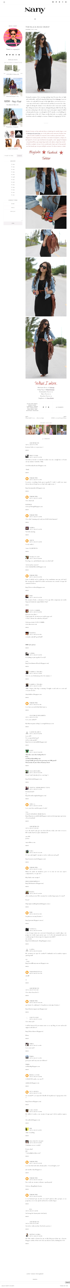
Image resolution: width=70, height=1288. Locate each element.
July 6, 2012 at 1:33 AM (35, 869)
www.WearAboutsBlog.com (33, 758)
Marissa (32, 633)
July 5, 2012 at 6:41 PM (35, 634)
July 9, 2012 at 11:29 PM (32, 1210)
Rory (31, 750)
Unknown (33, 478)
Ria (30, 1209)
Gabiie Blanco (35, 732)
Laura (32, 949)
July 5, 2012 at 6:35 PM (35, 597)
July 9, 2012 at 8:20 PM (35, 1196)
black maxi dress (32, 403)
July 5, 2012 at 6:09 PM (35, 558)
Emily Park (33, 455)
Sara (31, 851)
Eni (30, 1128)
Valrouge (58, 99)
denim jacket (32, 405)
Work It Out (34, 557)
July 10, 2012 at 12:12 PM (32, 1223)
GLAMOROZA (33, 548)
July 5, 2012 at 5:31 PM (35, 479)
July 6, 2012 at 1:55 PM (35, 1058)
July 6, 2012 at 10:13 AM (35, 973)
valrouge (35, 410)
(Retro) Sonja (35, 1234)
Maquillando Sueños (36, 1186)
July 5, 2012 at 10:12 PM (35, 772)
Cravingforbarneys (37, 715)
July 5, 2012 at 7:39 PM (35, 673)
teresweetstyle (35, 971)
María (31, 892)
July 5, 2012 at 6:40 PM (35, 612)
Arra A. (32, 804)
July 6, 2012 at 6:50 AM (35, 930)
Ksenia (32, 527)
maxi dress (30, 409)
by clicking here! (58, 1240)
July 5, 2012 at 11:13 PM (35, 789)
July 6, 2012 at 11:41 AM (35, 1019)
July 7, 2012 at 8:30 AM (35, 1163)
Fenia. (31, 1044)
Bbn (30, 912)
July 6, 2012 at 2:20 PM (35, 1076)
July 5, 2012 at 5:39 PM (35, 516)
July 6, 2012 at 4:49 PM (35, 1130)
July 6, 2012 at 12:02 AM (32, 828)
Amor (31, 540)
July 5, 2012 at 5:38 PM (35, 498)
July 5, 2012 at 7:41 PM (35, 686)
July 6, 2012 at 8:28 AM (35, 951)
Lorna (32, 653)
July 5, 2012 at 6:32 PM (35, 577)
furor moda (33, 407)
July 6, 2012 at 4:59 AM (35, 893)
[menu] (4, 2)
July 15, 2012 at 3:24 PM (35, 1236)
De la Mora (34, 1091)
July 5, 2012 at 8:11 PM (35, 704)
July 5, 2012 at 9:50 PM (35, 733)
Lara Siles (33, 1110)
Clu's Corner (34, 610)
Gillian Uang (34, 771)
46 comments (60, 407)
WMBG (31, 1056)
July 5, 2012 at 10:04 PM (35, 752)
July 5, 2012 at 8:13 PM (32, 717)
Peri (31, 595)
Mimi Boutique (50, 389)
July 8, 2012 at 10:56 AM (35, 1179)
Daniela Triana (35, 671)
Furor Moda (50, 398)
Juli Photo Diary (36, 1141)
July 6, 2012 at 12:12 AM (35, 852)
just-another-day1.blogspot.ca (34, 1169)
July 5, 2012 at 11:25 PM (35, 805)
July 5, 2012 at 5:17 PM (32, 444)
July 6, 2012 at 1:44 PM (35, 1045)
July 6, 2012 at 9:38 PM (35, 1142)
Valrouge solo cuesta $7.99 (33, 133)
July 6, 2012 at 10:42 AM (35, 1002)
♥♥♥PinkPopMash (30, 644)
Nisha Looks (34, 1075)
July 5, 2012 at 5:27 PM (35, 457)
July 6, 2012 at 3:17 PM (35, 1093)
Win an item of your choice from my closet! (38, 762)
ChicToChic (34, 1017)
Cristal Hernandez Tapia (39, 787)
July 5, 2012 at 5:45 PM (35, 529)
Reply (27, 450)
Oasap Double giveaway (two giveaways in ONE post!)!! (41, 760)
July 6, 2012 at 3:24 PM (35, 1111)
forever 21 (30, 406)
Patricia (32, 929)
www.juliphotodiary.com (33, 1153)
